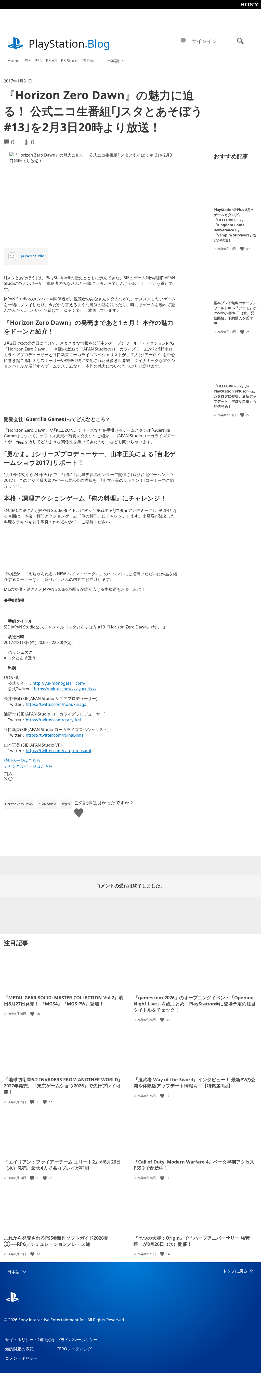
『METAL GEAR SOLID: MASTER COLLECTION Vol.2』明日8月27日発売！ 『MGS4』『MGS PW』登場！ (63, 1000)
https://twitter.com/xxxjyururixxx (65, 689)
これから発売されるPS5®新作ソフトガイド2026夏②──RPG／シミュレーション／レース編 (56, 1241)
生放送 (65, 804)
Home (13, 60)
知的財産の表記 (19, 1349)
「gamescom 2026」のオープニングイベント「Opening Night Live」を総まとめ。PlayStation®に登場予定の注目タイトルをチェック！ (195, 1003)
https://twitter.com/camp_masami (58, 750)
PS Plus (88, 60)
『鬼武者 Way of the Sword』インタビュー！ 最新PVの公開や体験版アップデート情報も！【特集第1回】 (194, 1082)
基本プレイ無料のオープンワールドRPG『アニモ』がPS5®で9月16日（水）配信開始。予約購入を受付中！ (235, 313)
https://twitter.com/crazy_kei (53, 720)
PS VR (51, 60)
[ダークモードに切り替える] (183, 41)
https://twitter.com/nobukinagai (56, 704)
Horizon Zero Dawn (19, 804)
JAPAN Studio (32, 255)
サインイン (204, 41)
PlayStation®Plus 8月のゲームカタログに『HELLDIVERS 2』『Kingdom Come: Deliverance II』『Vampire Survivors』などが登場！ (235, 225)
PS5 (27, 60)
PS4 (38, 60)
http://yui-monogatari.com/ (58, 683)
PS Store (69, 60)
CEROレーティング (74, 1349)
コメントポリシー (21, 1358)
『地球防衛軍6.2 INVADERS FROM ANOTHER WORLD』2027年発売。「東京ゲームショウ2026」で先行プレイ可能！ (63, 1085)
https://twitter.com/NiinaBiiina (55, 735)
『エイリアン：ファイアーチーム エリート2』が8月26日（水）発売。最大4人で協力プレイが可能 (62, 1165)
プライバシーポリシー (77, 1339)
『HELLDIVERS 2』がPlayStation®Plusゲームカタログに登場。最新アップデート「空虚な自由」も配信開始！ (235, 396)
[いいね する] (242, 248)
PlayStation (69, 43)
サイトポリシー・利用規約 (29, 1339)
